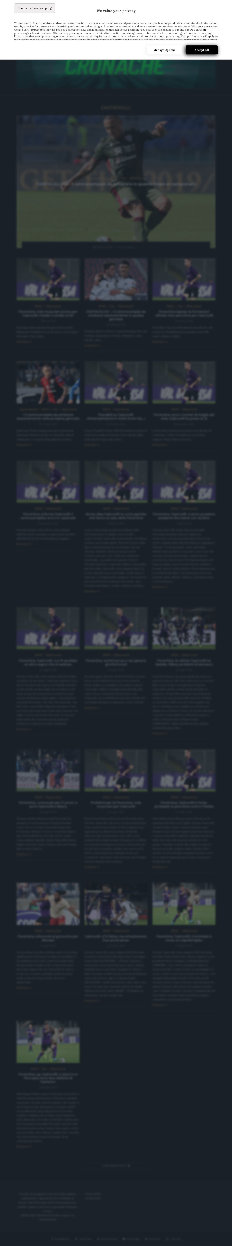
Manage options (164, 50)
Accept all (202, 50)
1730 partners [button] (37, 23)
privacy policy (182, 39)
